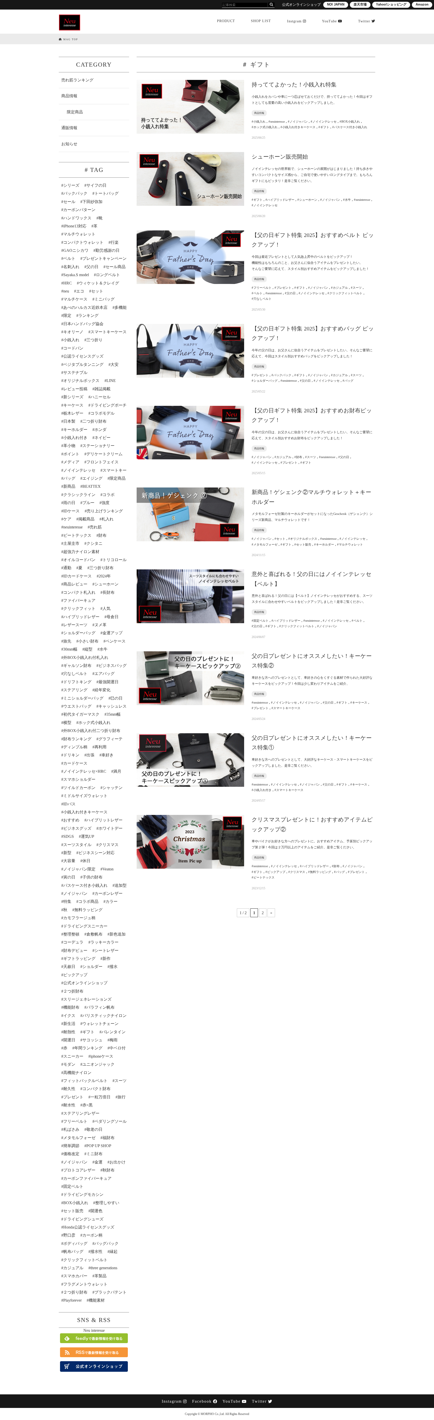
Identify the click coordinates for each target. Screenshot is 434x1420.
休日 (86, 861)
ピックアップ (75, 975)
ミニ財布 (94, 1154)
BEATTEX (91, 486)
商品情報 (69, 96)
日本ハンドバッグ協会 (83, 324)
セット (97, 291)
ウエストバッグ (77, 706)
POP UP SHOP (98, 1146)
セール (69, 202)
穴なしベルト (75, 673)
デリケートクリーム (104, 454)
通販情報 (69, 128)
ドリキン (71, 755)
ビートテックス (77, 535)
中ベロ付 (118, 1048)
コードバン (73, 348)
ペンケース (115, 641)
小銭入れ (71, 340)
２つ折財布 (73, 991)
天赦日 (69, 966)
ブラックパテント (110, 1292)
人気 (106, 608)
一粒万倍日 (100, 1097)
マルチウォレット (79, 234)
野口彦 (69, 1235)
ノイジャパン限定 (79, 869)
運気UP (87, 836)
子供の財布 (92, 877)
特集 (67, 901)
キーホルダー (75, 429)
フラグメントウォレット (85, 1284)
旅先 (67, 641)
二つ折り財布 (94, 421)
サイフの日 (96, 185)
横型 (67, 722)
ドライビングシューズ (83, 1219)
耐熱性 (69, 1032)
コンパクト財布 (96, 1089)
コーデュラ (73, 942)
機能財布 (71, 1007)
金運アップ (112, 633)
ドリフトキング (77, 682)
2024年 (105, 576)
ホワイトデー (110, 828)
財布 (102, 535)
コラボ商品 (88, 901)
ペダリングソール (110, 1121)
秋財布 (108, 1170)
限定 (67, 315)
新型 (67, 853)
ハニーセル (100, 397)
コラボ (108, 495)
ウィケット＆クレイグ (99, 283)
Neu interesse (94, 1330)
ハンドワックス (77, 218)
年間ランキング (88, 1048)
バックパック (75, 193)
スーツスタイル (77, 845)
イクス (69, 1015)
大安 (115, 364)
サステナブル (75, 372)
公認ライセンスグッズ (83, 356)
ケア (67, 519)
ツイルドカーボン (79, 788)
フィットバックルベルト (85, 1081)
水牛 (103, 649)
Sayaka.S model (76, 275)
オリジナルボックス (81, 380)
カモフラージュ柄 (79, 918)
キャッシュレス (112, 706)
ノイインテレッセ (79, 470)
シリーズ (71, 185)
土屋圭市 (71, 543)
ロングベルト (108, 275)
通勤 (67, 568)
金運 (98, 1162)
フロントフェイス (102, 462)
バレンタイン (113, 1032)
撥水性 (96, 1251)
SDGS (68, 836)
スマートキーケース (108, 332)
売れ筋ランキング (77, 80)
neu (66, 291)
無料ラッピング (88, 910)
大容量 (69, 861)
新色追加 (118, 934)
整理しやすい (107, 1203)
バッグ (69, 478)
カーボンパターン (79, 210)
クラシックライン (79, 495)
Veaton (108, 869)
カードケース (75, 763)
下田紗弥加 (92, 202)
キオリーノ (73, 332)
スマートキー (114, 470)
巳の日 (117, 698)
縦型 (88, 649)
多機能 (121, 307)
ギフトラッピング (79, 958)
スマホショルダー (79, 779)
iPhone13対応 (74, 226)
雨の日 (69, 503)
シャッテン (112, 788)
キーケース (73, 405)
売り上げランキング (105, 511)
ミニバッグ (104, 299)
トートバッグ (106, 193)
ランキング (88, 315)
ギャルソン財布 (77, 665)
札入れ (107, 519)
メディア (71, 462)
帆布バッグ (73, 1251)
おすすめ (71, 820)
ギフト (88, 1032)
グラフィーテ (110, 739)
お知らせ (69, 144)
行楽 (115, 242)
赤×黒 (87, 1105)
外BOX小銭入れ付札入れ (85, 657)
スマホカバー (75, 1276)
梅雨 (114, 1040)
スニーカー (73, 1056)
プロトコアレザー (79, 1170)
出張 (90, 755)
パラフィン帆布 (100, 1007)
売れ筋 (96, 527)
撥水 (114, 966)
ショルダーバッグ (79, 633)
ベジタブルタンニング (83, 364)
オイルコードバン (79, 560)
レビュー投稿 (75, 389)
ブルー (88, 503)
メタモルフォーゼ (79, 1138)
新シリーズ (73, 397)
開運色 (96, 1211)
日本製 (69, 421)
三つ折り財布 (101, 568)
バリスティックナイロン (104, 1015)
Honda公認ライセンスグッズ (88, 1227)
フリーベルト (75, 1121)
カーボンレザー (108, 893)
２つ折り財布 (75, 1292)
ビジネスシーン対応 (96, 853)
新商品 (69, 486)
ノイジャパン (75, 1162)
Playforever (72, 1300)
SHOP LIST (261, 21)
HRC (67, 283)
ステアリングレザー (81, 1113)
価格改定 (71, 1154)
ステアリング (75, 690)
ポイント (71, 454)
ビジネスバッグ (112, 665)
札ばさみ (71, 1129)
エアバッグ (104, 673)
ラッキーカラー (104, 942)
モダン (69, 1064)
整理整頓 (71, 934)
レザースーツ (75, 625)
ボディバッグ (75, 1243)
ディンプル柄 (75, 747)
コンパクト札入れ (79, 592)
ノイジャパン (75, 893)
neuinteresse (73, 527)
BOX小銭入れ (75, 1203)
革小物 (69, 446)
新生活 (69, 1023)
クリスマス (108, 845)
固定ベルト (73, 1186)
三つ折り (94, 340)
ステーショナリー (98, 446)
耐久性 (69, 1089)
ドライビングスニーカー (85, 926)
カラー (111, 901)
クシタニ (94, 543)
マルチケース (75, 299)
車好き (107, 755)
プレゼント (73, 1097)
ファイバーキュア (79, 600)
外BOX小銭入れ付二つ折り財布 (91, 730)
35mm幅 (113, 714)
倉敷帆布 (94, 934)
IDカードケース (77, 576)
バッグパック (106, 1243)
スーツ (121, 1081)
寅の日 (69, 877)
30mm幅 (70, 649)
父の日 (92, 267)
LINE (111, 380)
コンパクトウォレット (83, 242)
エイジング (92, 478)
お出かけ (118, 1162)
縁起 (114, 1251)
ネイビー (102, 437)
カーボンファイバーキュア (87, 1178)
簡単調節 (71, 1146)
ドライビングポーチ (108, 405)
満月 (117, 771)
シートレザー (106, 950)
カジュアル (73, 1268)
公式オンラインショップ (85, 983)
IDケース (71, 511)
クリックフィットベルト (85, 1260)
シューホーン (106, 584)
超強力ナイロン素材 (81, 552)
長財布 (108, 592)
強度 (105, 503)
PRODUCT (226, 21)
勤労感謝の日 (107, 250)
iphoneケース (101, 1056)
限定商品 (75, 112)
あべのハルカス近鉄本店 (85, 307)
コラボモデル (102, 413)
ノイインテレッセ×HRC (84, 771)
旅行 (122, 1097)
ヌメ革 (100, 625)
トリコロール (114, 560)
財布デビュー (75, 950)
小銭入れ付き (75, 437)
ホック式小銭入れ (94, 722)
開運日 (69, 1040)
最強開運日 (108, 682)
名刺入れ (71, 267)
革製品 (100, 1276)
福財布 (108, 1138)
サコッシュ (92, 1040)
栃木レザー (73, 413)
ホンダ (100, 429)
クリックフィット (79, 608)
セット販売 (73, 1211)
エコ (80, 291)
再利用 (100, 747)
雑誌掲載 (102, 389)
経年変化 (102, 690)
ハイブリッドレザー (81, 617)
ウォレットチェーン (100, 1023)
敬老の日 (94, 1129)
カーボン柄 (92, 1235)
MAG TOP (70, 39)
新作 (106, 958)
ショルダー (92, 966)
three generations (103, 1268)
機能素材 (97, 1300)
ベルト (69, 258)
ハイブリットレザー (104, 820)
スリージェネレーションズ (87, 999)
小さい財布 (88, 641)
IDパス (69, 804)
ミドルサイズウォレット (85, 796)
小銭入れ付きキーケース (85, 812)
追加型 (121, 885)
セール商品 (115, 267)
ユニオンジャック (98, 1064)
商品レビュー (75, 584)
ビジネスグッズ (77, 828)
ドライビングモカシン (83, 1194)
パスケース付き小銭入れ (85, 885)
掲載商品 (86, 519)
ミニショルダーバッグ (83, 698)
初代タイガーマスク (81, 714)
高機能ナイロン (77, 1072)
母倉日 (112, 617)
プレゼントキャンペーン (104, 258)
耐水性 (69, 1105)
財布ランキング (77, 739)
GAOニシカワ (75, 250)
